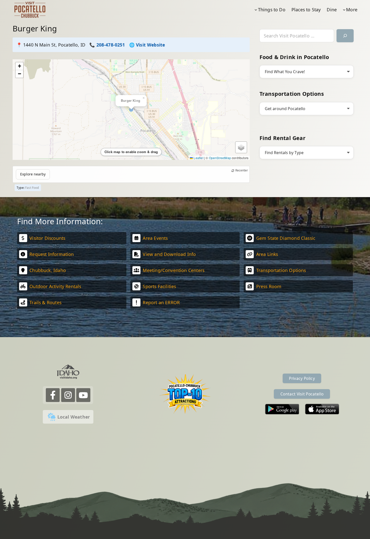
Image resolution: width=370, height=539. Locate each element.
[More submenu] (344, 9)
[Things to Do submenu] (255, 9)
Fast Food (32, 188)
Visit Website (150, 45)
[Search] (345, 35)
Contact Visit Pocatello (301, 394)
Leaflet (198, 158)
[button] (19, 66)
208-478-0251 (110, 45)
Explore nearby (33, 174)
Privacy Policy (302, 378)
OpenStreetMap (220, 158)
